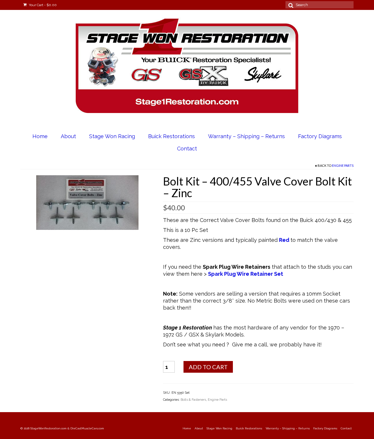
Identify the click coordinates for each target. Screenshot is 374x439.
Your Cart (42, 5)
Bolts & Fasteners (193, 400)
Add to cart (208, 366)
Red (284, 240)
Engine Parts (343, 165)
